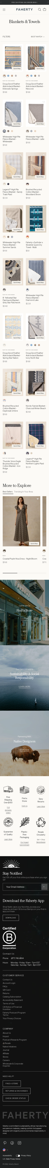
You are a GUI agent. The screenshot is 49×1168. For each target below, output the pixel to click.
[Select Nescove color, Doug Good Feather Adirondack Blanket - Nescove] (12, 75)
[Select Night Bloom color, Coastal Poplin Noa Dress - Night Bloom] (4, 550)
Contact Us (7, 980)
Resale (7, 1043)
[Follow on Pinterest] (5, 1143)
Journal (6, 1050)
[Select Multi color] (27, 236)
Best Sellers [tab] (8, 492)
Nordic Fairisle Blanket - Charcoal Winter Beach (36, 407)
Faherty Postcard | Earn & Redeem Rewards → (24, 2)
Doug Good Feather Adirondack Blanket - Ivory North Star (35, 355)
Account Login (9, 983)
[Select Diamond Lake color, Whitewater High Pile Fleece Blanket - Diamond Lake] (27, 289)
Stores (5, 1057)
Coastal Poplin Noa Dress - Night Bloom (20, 558)
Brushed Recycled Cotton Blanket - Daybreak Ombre (11, 408)
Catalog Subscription (12, 997)
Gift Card (6, 990)
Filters (6, 36)
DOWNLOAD (11, 918)
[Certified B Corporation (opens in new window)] (25, 938)
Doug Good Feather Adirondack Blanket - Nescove (35, 86)
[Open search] (39, 9)
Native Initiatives (9, 1047)
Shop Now (24, 750)
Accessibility (7, 1156)
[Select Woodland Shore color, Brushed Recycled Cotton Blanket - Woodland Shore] (27, 184)
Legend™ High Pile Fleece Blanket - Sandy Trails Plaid (12, 192)
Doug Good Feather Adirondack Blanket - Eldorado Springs (12, 86)
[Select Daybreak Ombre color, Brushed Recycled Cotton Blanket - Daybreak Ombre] (4, 400)
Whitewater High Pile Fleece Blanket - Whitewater (11, 139)
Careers (6, 1060)
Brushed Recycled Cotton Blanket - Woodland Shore (34, 192)
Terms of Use (8, 1003)
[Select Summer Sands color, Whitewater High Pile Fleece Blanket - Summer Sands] (12, 131)
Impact (6, 1036)
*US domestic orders (8, 810)
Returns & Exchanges (17, 1091)
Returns (6, 993)
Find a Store (12, 1084)
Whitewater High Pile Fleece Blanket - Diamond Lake (34, 297)
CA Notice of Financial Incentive (12, 1008)
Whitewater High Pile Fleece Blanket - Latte (35, 137)
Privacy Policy (26, 1156)
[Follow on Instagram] (19, 1143)
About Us (7, 1033)
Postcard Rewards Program (15, 1040)
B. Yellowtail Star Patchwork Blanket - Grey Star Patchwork (11, 300)
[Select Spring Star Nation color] (4, 345)
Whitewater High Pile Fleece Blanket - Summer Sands (11, 245)
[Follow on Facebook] (12, 1143)
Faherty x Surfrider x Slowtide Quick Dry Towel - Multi (34, 245)
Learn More (24, 686)
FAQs (5, 986)
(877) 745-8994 (17, 958)
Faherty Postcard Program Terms (14, 1014)
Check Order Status (16, 1098)
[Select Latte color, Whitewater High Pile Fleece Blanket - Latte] (8, 131)
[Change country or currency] (5, 1150)
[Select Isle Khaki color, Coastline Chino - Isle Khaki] (44, 550)
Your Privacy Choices (12, 1018)
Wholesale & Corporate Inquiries (13, 1065)
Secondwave (40, 842)
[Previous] (1, 2)
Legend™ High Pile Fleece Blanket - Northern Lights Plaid (35, 461)
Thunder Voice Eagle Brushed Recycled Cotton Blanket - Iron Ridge (12, 465)
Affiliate (6, 1053)
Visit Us (24, 619)
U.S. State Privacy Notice (11, 1159)
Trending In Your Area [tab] (23, 492)
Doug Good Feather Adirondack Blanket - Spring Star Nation (12, 355)
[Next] (48, 2)
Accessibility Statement (13, 1000)
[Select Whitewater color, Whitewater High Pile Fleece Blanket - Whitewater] (4, 131)
